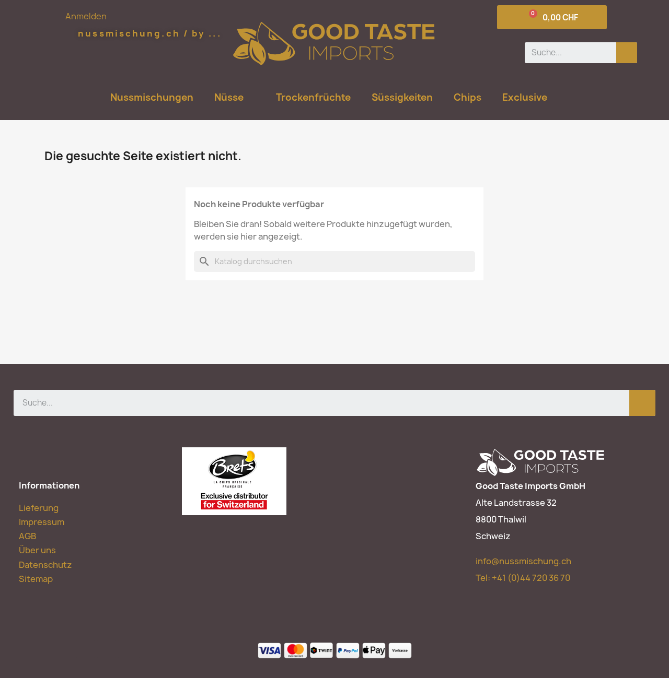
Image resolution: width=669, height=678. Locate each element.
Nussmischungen (151, 97)
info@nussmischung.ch (523, 561)
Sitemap (36, 579)
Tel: (523, 578)
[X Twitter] (106, 649)
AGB (27, 536)
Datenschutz (45, 564)
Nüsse (229, 97)
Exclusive (524, 97)
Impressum (41, 522)
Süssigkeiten (402, 97)
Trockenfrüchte (313, 97)
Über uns (37, 550)
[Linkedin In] (127, 649)
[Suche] (626, 52)
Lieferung (39, 508)
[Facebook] (85, 649)
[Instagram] (148, 649)
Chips (467, 97)
